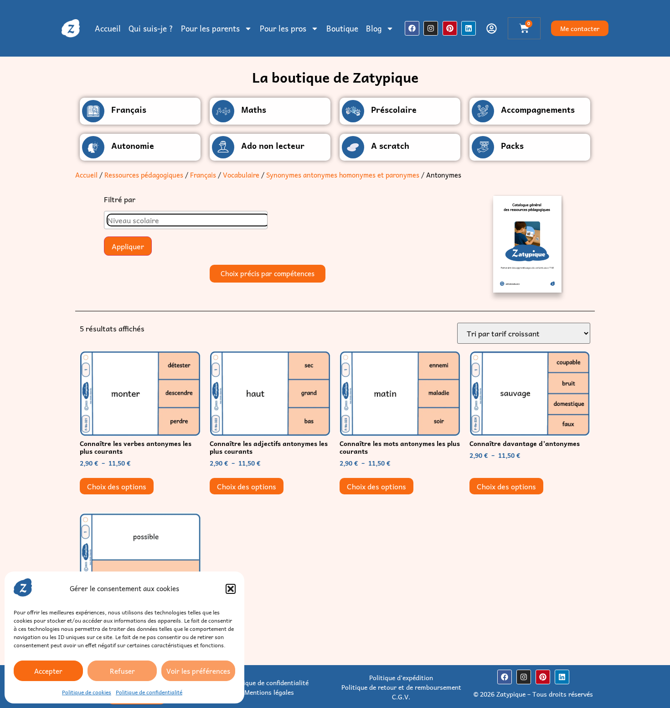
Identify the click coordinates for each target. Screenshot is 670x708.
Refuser (122, 671)
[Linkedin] (468, 28)
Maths (253, 109)
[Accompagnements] (483, 111)
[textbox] (188, 220)
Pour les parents (210, 28)
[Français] (93, 111)
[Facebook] (412, 28)
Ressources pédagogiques (143, 174)
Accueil (108, 28)
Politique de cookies (86, 692)
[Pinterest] (450, 28)
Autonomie (132, 145)
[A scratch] (353, 147)
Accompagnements (538, 109)
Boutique (342, 28)
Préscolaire (394, 109)
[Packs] (483, 147)
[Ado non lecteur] (223, 147)
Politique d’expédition (401, 677)
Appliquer (128, 246)
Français (128, 109)
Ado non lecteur (272, 145)
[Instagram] (430, 28)
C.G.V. (401, 697)
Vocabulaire (241, 174)
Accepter (48, 671)
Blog (373, 28)
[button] (230, 588)
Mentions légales (269, 692)
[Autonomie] (93, 147)
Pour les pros (283, 28)
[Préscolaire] (353, 111)
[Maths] (223, 111)
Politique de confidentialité (149, 692)
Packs (512, 145)
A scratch (390, 145)
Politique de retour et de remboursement (401, 687)
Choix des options (116, 486)
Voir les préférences (198, 671)
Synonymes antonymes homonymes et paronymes (342, 174)
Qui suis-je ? (151, 28)
